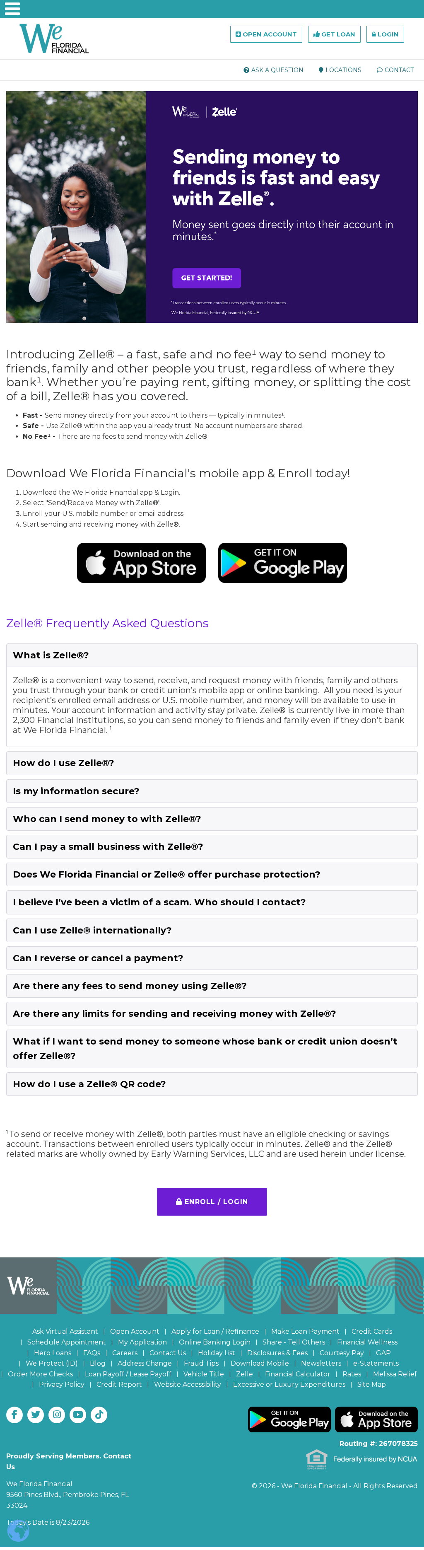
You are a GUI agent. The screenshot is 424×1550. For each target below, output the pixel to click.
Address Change (145, 1363)
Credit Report (119, 1384)
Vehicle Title (203, 1374)
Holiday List (216, 1353)
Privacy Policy (61, 1384)
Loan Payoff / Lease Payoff (128, 1374)
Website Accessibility (187, 1384)
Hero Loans (52, 1353)
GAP (383, 1353)
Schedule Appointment (66, 1342)
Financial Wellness (367, 1342)
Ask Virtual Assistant (65, 1331)
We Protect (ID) (52, 1363)
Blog (98, 1363)
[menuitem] (273, 70)
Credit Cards (372, 1331)
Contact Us (167, 1353)
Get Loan (337, 34)
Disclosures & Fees (277, 1353)
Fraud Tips (201, 1363)
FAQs (91, 1353)
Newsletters (321, 1363)
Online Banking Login (215, 1342)
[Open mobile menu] (8, 8)
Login (387, 34)
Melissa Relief (395, 1374)
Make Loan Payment (305, 1331)
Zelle (244, 1374)
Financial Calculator (297, 1374)
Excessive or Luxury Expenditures (289, 1384)
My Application (142, 1342)
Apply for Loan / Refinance (215, 1331)
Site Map (371, 1384)
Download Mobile (260, 1363)
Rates (351, 1374)
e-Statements (376, 1363)
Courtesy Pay (342, 1353)
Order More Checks (40, 1374)
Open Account (269, 34)
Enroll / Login (215, 1202)
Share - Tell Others (294, 1342)
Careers (124, 1353)
